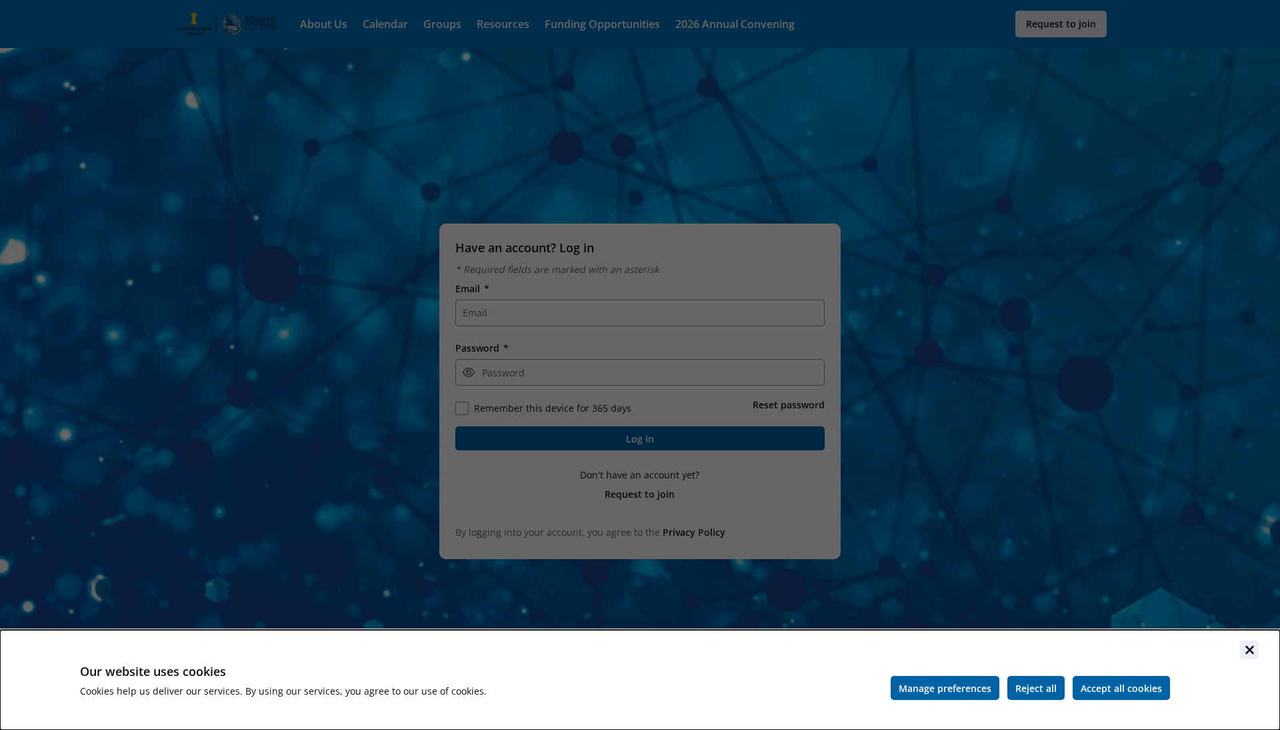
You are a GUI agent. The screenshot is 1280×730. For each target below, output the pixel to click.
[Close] (1249, 650)
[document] (640, 680)
